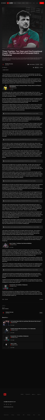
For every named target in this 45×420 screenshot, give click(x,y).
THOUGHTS (27, 394)
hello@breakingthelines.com (10, 401)
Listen (37, 67)
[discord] (10, 404)
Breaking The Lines (9, 63)
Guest (39, 414)
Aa (33, 67)
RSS (23, 414)
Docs (34, 414)
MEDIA (33, 394)
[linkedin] (6, 404)
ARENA (22, 394)
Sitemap (28, 414)
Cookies (18, 414)
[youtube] (8, 404)
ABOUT (38, 394)
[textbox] (22, 184)
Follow (41, 312)
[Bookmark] (6, 67)
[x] (4, 404)
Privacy (12, 414)
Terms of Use (6, 414)
